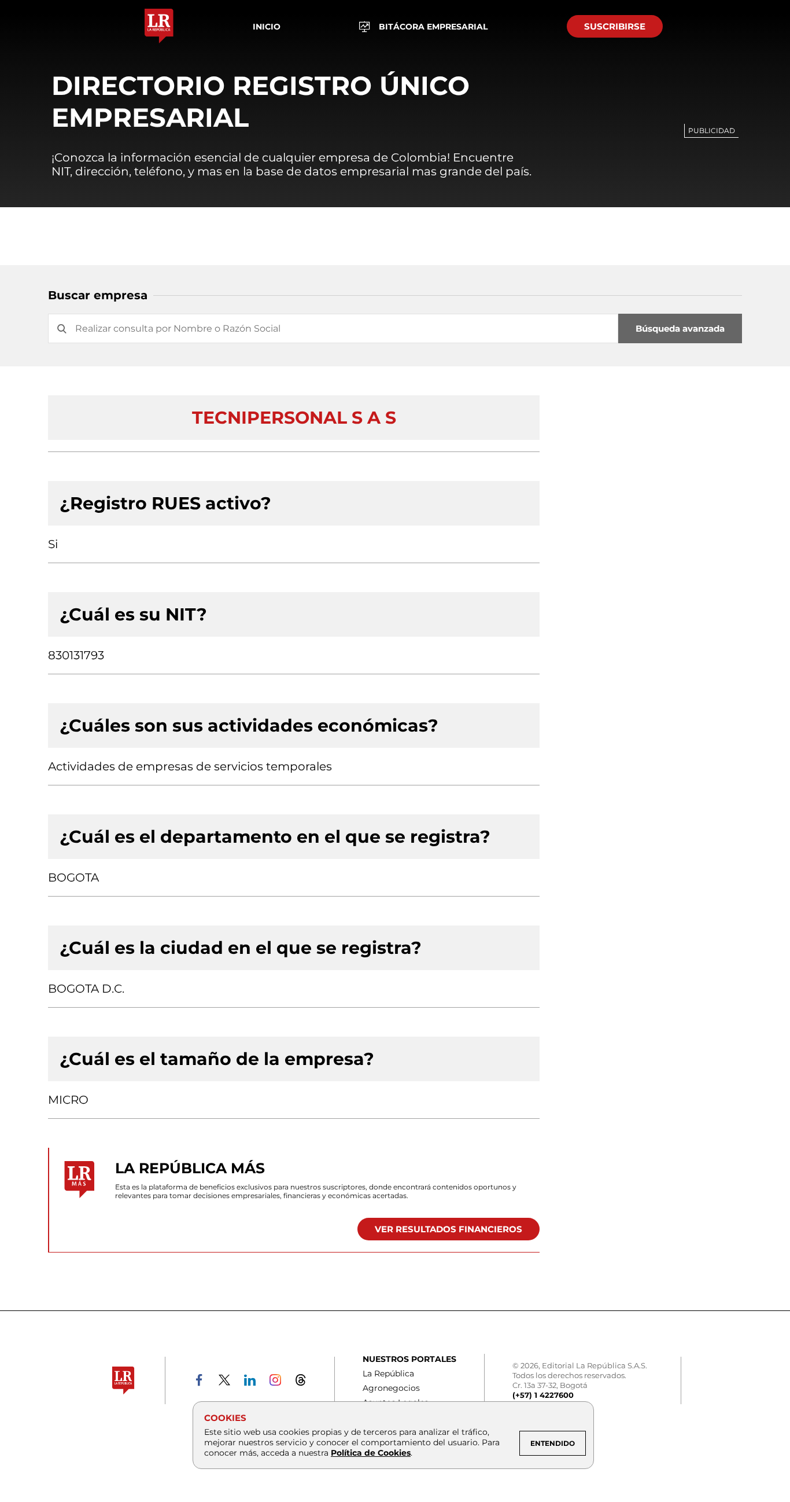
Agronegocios (391, 1388)
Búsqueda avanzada (680, 328)
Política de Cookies (371, 1453)
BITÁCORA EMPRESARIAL (433, 26)
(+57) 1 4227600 (543, 1395)
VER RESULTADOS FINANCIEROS (448, 1229)
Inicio (266, 26)
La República (388, 1373)
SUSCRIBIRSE (614, 26)
